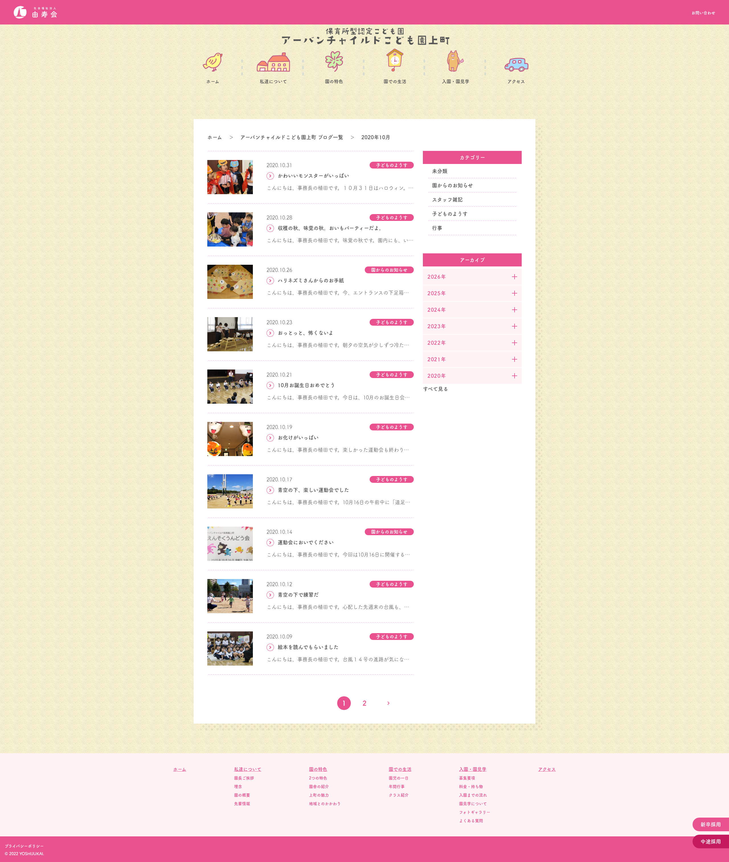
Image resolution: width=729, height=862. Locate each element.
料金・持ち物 (471, 787)
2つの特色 (318, 778)
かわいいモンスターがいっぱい (313, 175)
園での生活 (395, 81)
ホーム (212, 81)
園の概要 (242, 795)
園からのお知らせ (389, 270)
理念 (238, 787)
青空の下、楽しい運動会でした (313, 489)
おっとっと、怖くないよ (305, 332)
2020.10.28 (279, 217)
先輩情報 (242, 804)
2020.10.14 (279, 531)
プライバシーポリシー (24, 846)
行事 (437, 228)
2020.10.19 (279, 427)
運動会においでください (306, 542)
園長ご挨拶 (244, 778)
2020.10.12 (279, 584)
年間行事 (397, 787)
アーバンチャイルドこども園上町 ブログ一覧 (291, 137)
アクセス (516, 81)
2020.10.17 (279, 479)
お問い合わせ (703, 13)
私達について (273, 81)
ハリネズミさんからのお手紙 (311, 280)
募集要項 (467, 778)
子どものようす (391, 165)
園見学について (473, 804)
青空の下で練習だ (298, 594)
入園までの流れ (473, 795)
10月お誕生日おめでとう (306, 385)
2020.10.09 (279, 636)
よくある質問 (471, 821)
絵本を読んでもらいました (308, 647)
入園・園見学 (455, 81)
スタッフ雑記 (447, 199)
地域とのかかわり (325, 804)
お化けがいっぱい (298, 437)
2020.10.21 (279, 374)
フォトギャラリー (474, 812)
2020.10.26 (279, 269)
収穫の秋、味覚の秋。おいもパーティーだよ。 (331, 228)
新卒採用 (711, 824)
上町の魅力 (319, 795)
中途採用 (711, 841)
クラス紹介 (399, 795)
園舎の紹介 (319, 787)
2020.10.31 (279, 165)
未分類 (439, 171)
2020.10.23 (279, 322)
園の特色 (334, 81)
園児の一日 (399, 778)
